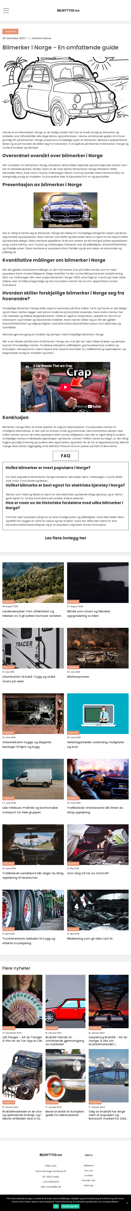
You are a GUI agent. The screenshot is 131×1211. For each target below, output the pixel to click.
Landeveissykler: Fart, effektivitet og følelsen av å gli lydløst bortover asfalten (31, 613)
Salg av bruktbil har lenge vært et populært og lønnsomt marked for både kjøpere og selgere (108, 1115)
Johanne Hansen (41, 38)
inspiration (8, 601)
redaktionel (10, 31)
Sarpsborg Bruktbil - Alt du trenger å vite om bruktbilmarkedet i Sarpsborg (108, 1041)
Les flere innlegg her (65, 538)
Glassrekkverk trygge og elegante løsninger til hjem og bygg (26, 744)
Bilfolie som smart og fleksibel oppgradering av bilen (88, 613)
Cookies (88, 1175)
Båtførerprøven (78, 677)
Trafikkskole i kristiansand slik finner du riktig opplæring (95, 810)
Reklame (88, 1165)
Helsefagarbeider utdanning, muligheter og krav (95, 744)
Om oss (88, 1170)
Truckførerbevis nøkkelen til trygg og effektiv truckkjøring (28, 941)
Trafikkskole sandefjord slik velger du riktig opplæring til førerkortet (32, 875)
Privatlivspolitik (70, 1206)
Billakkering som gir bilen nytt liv (90, 939)
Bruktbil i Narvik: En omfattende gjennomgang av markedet (65, 1041)
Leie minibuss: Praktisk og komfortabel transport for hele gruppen (30, 810)
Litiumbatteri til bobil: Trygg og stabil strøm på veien (28, 679)
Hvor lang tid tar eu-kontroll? (88, 873)
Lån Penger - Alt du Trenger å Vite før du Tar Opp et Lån (22, 1039)
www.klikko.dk (53, 1186)
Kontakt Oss (88, 1180)
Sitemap (88, 1185)
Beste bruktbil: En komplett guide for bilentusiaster (65, 1113)
